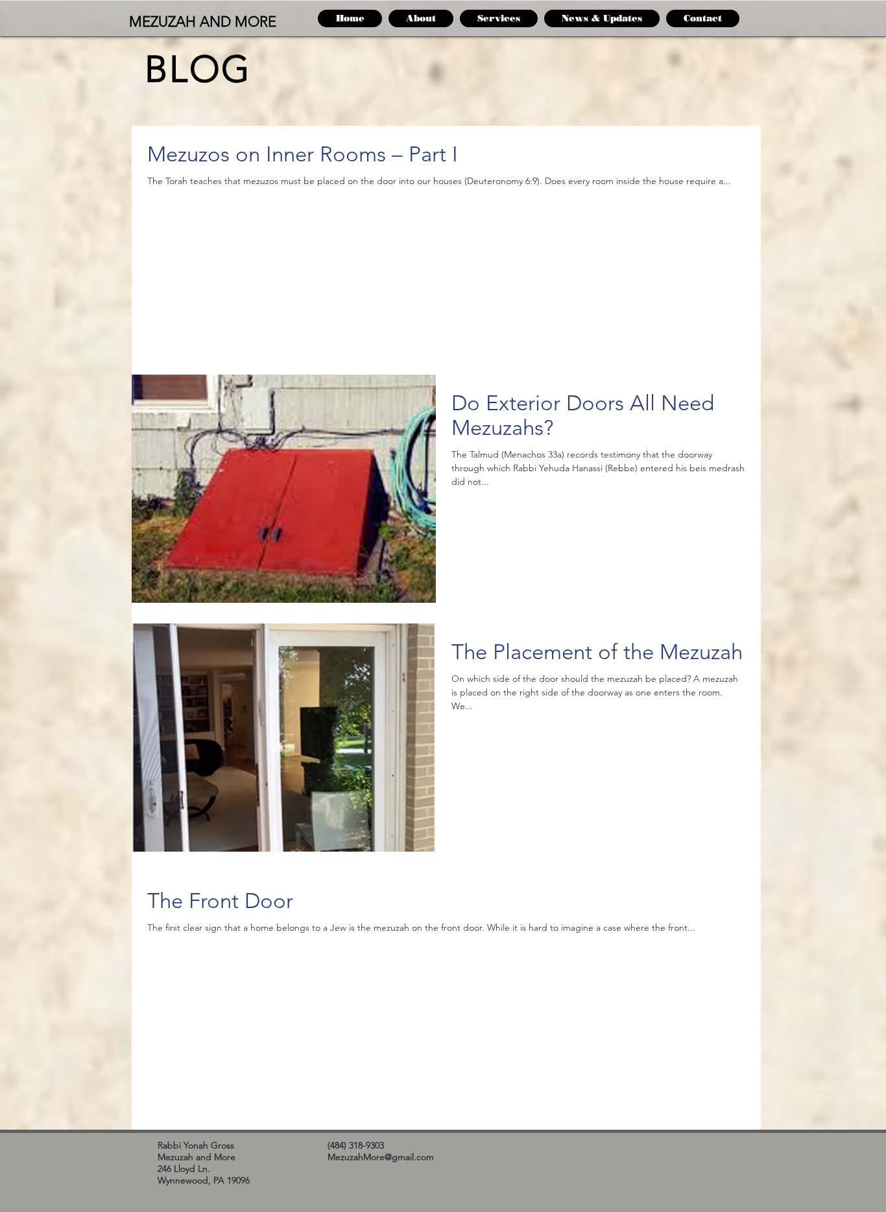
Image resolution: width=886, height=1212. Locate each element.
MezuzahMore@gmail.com (381, 1157)
